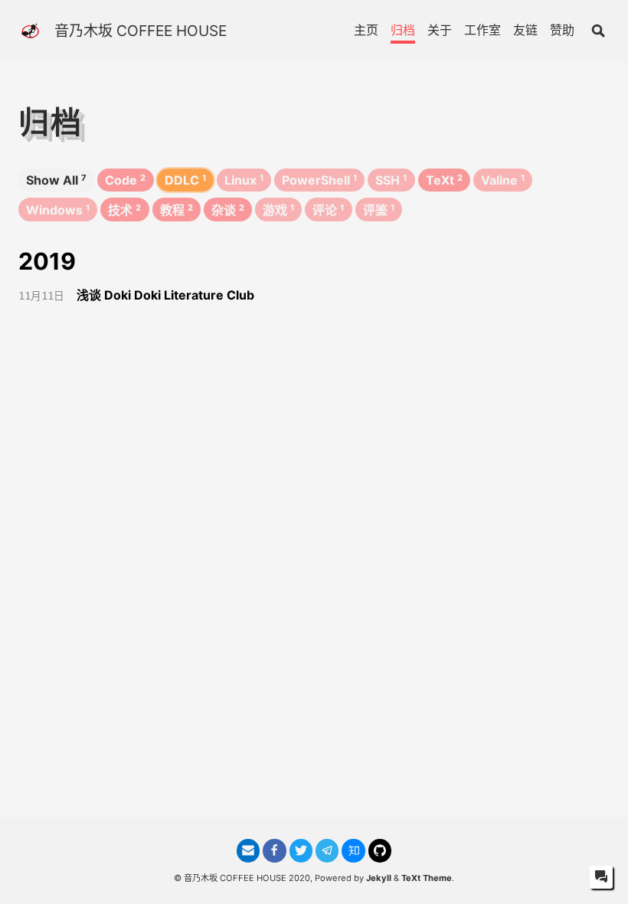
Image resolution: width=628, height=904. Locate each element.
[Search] (598, 30)
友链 (525, 30)
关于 (439, 30)
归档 (403, 30)
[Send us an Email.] (248, 850)
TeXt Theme (426, 878)
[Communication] (601, 877)
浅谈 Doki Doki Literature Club (165, 295)
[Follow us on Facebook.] (274, 850)
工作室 (482, 30)
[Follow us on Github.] (379, 850)
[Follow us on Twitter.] (300, 850)
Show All (56, 180)
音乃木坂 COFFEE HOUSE (140, 30)
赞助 (562, 30)
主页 (366, 30)
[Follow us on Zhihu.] (353, 850)
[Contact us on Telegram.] (327, 850)
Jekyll (378, 878)
